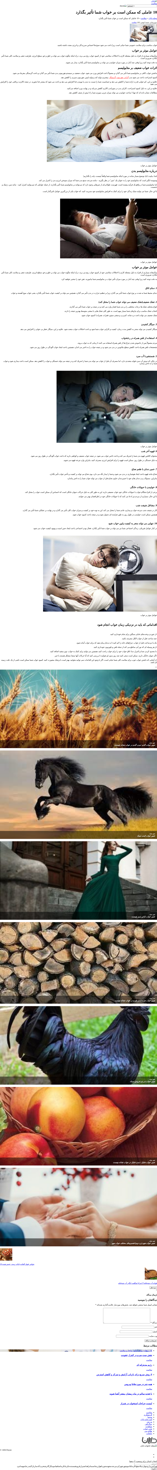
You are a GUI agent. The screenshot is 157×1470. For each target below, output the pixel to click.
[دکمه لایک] (156, 667)
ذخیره (154, 1469)
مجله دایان (153, 18)
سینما (150, 1417)
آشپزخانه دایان (146, 1419)
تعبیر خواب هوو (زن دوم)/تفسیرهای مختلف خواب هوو (133, 1243)
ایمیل (155, 1332)
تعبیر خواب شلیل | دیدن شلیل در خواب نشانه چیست (134, 1162)
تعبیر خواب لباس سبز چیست (143, 917)
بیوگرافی (148, 1424)
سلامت (154, 3)
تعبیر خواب (152, 743)
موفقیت (148, 1426)
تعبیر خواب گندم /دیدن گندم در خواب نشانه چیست (135, 745)
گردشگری (148, 1415)
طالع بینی (148, 1431)
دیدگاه (154, 1323)
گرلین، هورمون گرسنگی (119, 77)
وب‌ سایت (153, 1336)
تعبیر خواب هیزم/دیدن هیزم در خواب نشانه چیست (135, 1001)
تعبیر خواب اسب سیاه (146, 836)
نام (156, 1327)
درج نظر (153, 1288)
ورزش (149, 1422)
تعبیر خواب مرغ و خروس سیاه (142, 1081)
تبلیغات (149, 1433)
